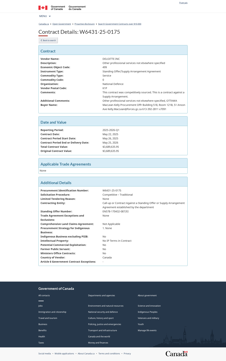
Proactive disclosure (85, 24)
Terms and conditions (109, 353)
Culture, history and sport (101, 318)
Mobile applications (64, 353)
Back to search (49, 40)
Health (41, 336)
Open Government (61, 24)
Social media (44, 353)
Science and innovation (149, 305)
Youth (141, 324)
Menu (43, 16)
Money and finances (98, 342)
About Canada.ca (86, 353)
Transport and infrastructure (102, 330)
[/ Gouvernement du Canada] (62, 8)
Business (42, 324)
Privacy (127, 353)
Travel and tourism (47, 318)
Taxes (41, 342)
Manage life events (147, 330)
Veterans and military (148, 318)
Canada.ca (44, 24)
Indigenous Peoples (147, 311)
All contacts (44, 295)
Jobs (40, 305)
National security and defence (103, 311)
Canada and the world (99, 336)
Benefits (42, 330)
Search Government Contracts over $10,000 (119, 24)
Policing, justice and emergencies (104, 324)
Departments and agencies (101, 295)
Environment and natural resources (105, 305)
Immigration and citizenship (52, 311)
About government (147, 295)
